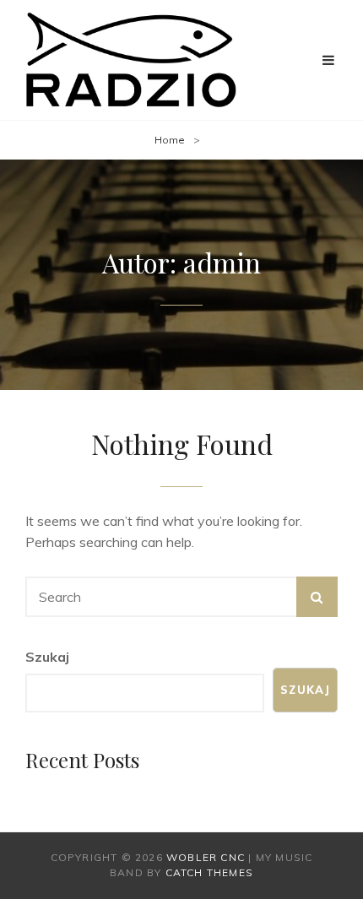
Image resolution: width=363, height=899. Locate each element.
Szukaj (47, 656)
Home (169, 139)
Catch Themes (209, 872)
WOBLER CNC (205, 857)
